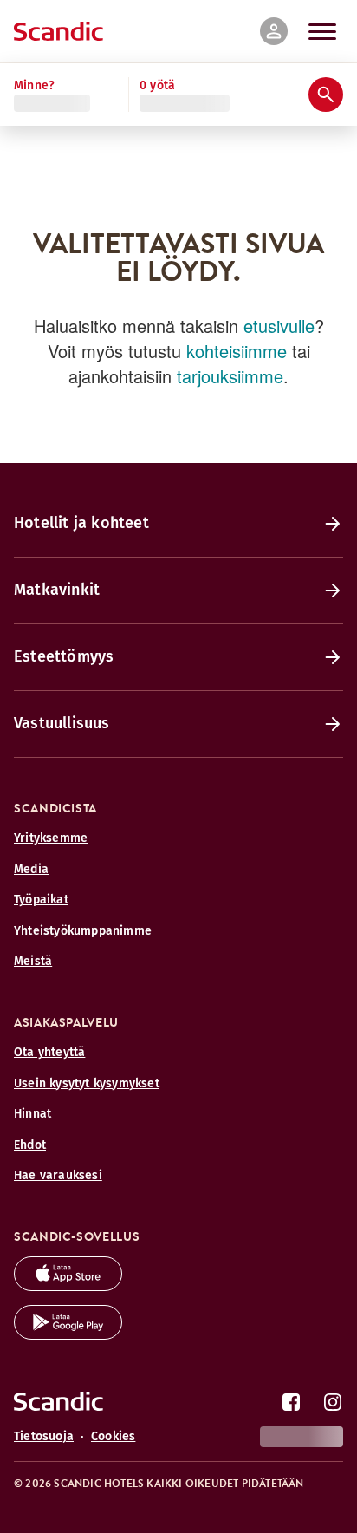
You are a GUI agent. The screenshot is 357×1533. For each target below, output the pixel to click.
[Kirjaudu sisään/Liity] (274, 31)
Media (31, 869)
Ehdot (30, 1145)
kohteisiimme (236, 350)
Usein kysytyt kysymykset (86, 1083)
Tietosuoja (44, 1436)
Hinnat (32, 1113)
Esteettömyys (64, 656)
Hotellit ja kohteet (81, 522)
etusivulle (279, 325)
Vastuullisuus (62, 723)
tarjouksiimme (230, 375)
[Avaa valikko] (322, 31)
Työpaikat (41, 899)
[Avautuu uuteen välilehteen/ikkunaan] (68, 1286)
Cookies (113, 1436)
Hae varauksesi (58, 1175)
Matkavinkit (57, 589)
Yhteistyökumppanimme (83, 930)
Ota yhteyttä (49, 1052)
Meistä (33, 961)
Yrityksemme (51, 838)
